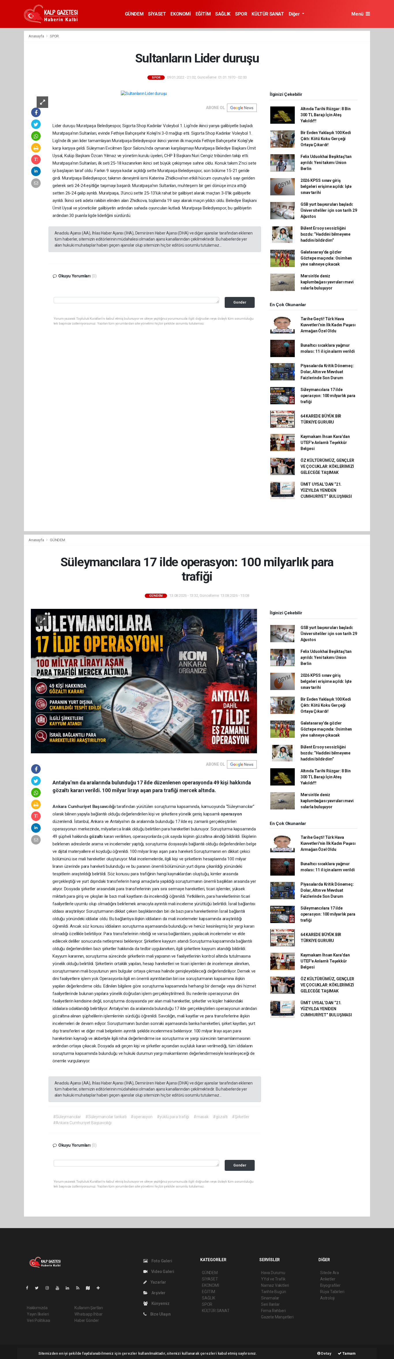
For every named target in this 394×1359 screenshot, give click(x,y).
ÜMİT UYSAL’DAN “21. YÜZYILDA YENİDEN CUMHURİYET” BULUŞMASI (326, 490)
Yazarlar (158, 1282)
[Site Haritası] (90, 1288)
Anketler (327, 1279)
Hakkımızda (37, 1307)
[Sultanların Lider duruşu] (144, 93)
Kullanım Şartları (88, 1307)
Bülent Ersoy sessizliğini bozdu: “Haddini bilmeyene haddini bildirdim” (325, 234)
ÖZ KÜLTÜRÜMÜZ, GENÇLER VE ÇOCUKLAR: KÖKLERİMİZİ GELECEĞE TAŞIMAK (327, 466)
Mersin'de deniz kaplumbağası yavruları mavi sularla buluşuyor (327, 282)
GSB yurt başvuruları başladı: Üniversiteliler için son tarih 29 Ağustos (329, 210)
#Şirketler (240, 1116)
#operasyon (141, 1116)
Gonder (239, 302)
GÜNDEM (134, 14)
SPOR (241, 14)
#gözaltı (220, 1116)
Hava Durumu (273, 1272)
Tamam (349, 1353)
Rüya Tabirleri (332, 1291)
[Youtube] (60, 1288)
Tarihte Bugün (273, 1291)
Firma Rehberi (273, 1310)
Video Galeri (162, 1271)
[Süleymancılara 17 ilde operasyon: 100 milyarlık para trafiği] (144, 680)
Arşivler (158, 1293)
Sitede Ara (329, 1272)
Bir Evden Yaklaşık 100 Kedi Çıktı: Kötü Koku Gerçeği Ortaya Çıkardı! (326, 138)
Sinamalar (270, 1298)
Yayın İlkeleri (38, 1314)
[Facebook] (29, 1288)
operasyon (231, 814)
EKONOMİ (180, 14)
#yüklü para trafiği (173, 1116)
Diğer (295, 14)
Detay (325, 1353)
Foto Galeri (161, 1261)
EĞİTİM (203, 14)
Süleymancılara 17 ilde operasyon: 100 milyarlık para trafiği (328, 395)
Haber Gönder (86, 1320)
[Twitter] (39, 1288)
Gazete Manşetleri (277, 1317)
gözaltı (96, 836)
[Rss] (80, 1288)
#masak (201, 1116)
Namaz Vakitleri (275, 1285)
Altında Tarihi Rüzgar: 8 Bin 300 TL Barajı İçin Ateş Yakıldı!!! (326, 114)
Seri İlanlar (270, 1304)
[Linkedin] (70, 1288)
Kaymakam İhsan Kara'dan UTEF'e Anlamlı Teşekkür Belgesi (325, 442)
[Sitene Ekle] (100, 1288)
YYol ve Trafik (273, 1279)
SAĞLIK (222, 14)
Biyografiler (330, 1285)
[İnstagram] (50, 1288)
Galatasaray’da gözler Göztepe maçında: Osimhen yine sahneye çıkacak (326, 258)
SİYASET (157, 14)
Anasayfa (37, 36)
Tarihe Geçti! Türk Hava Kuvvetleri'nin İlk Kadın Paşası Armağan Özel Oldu (328, 325)
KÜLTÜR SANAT (268, 14)
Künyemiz (160, 1303)
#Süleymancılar (67, 1116)
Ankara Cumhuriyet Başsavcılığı (84, 806)
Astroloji (327, 1298)
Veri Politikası (38, 1320)
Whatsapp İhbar (88, 1314)
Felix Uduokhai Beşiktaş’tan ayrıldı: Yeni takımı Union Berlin (326, 162)
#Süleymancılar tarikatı (106, 1116)
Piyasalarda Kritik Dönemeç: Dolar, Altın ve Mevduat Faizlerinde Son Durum (327, 371)
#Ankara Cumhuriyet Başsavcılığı (82, 1122)
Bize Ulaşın (160, 1314)
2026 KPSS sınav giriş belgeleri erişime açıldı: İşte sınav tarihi (326, 186)
